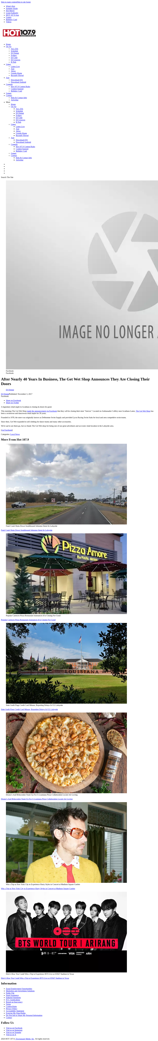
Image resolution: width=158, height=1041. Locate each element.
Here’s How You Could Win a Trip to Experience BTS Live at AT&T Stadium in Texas (35, 978)
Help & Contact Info (19, 98)
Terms (8, 1004)
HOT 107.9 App (12, 15)
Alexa (13, 71)
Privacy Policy (11, 1009)
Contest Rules (11, 1006)
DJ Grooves (15, 60)
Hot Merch (10, 11)
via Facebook (7, 430)
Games (8, 17)
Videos (8, 22)
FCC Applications (13, 1000)
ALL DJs (14, 49)
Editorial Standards (13, 998)
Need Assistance (12, 995)
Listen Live (15, 66)
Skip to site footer (24, 2)
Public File (10, 993)
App (12, 69)
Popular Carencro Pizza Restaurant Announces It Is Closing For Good (28, 620)
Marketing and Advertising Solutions (20, 991)
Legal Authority (12, 13)
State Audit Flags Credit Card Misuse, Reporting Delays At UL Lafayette (29, 709)
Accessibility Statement (15, 1011)
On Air (8, 46)
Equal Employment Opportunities (19, 989)
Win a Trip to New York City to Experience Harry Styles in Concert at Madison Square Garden (38, 889)
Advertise (14, 100)
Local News (15, 434)
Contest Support (17, 89)
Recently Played (17, 75)
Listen (8, 64)
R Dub (13, 62)
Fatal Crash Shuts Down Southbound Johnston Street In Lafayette (26, 530)
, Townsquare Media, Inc (24, 1039)
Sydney (14, 55)
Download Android (18, 82)
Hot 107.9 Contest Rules (20, 87)
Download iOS (17, 80)
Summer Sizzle (12, 8)
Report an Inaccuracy (14, 1002)
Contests (9, 84)
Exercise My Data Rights (16, 1013)
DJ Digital (15, 53)
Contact (9, 95)
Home (8, 44)
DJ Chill (14, 58)
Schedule (14, 51)
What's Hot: (10, 6)
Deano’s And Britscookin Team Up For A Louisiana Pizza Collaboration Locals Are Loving (37, 799)
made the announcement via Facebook (42, 411)
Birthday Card (11, 20)
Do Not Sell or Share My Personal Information (24, 1015)
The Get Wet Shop (143, 411)
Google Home (16, 73)
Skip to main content (9, 2)
